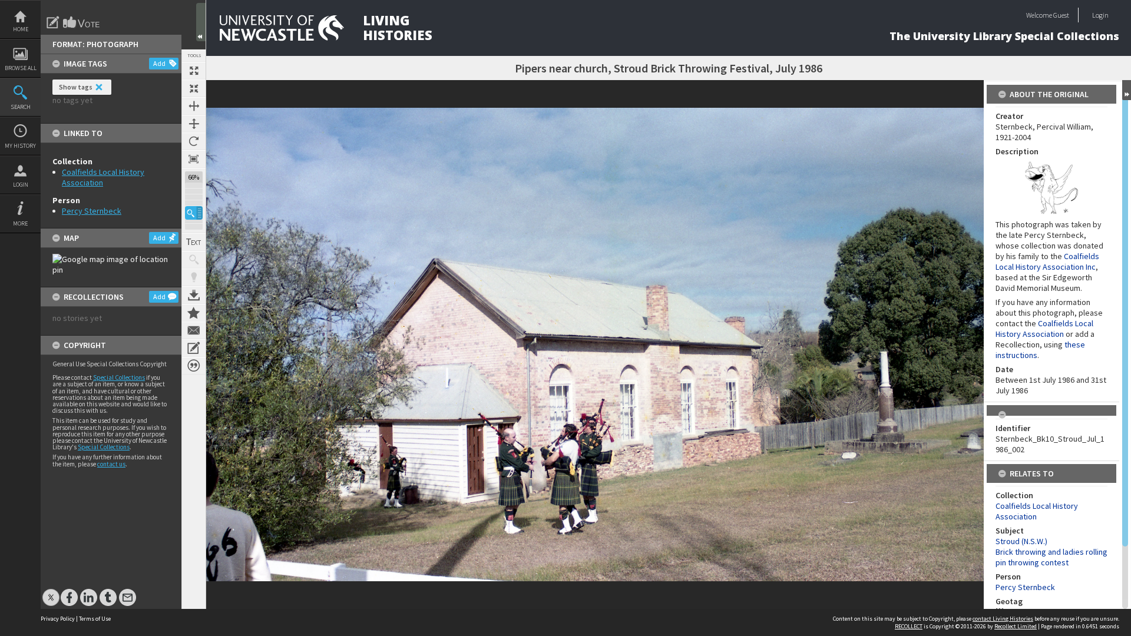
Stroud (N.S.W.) (1021, 541)
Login (20, 184)
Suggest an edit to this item (53, 22)
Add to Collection (194, 313)
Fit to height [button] (194, 123)
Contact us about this (194, 330)
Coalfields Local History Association (1044, 328)
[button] (194, 213)
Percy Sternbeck (91, 211)
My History (20, 146)
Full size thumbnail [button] (194, 71)
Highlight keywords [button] (194, 277)
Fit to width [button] (194, 106)
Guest (1061, 15)
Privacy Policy (58, 618)
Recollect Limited (1015, 626)
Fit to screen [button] (194, 88)
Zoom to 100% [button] (194, 159)
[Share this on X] (50, 591)
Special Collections (119, 377)
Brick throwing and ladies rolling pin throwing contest (1051, 557)
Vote (81, 22)
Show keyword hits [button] (194, 260)
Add (159, 63)
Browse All (21, 68)
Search (21, 107)
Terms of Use (95, 618)
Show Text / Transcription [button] (194, 242)
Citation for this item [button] (194, 366)
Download (194, 295)
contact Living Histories (1003, 618)
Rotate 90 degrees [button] (194, 141)
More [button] (20, 223)
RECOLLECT (908, 626)
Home (20, 29)
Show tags (75, 86)
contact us (111, 464)
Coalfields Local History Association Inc (1047, 261)
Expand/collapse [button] (1126, 90)
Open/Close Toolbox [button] (201, 22)
